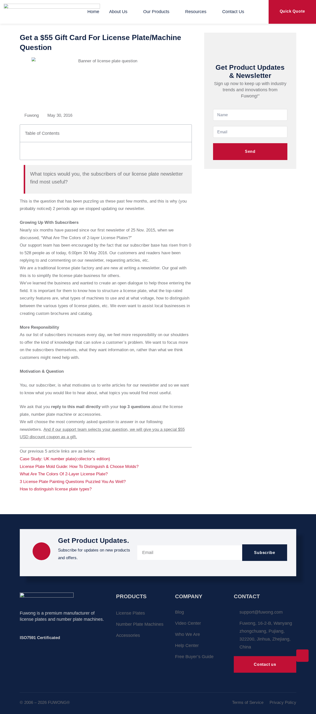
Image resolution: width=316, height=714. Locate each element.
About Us (118, 11)
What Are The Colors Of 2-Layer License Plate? (64, 474)
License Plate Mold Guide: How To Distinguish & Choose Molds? (80, 466)
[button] (185, 133)
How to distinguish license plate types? (56, 489)
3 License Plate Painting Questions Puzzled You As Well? (73, 481)
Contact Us (233, 11)
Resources (195, 11)
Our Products (156, 11)
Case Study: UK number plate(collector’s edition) (65, 459)
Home (93, 11)
